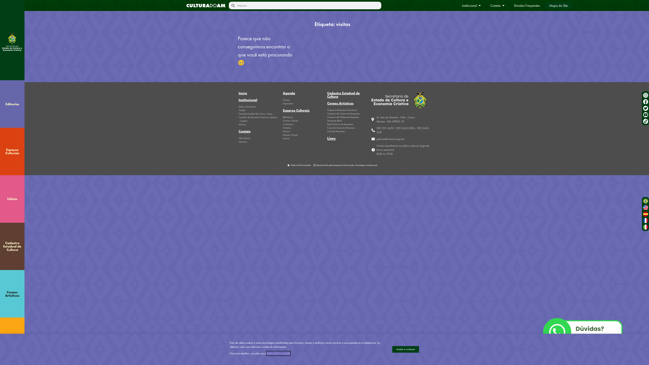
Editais (12, 199)
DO (205, 5)
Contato (495, 5)
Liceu (331, 138)
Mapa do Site (558, 5)
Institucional (469, 5)
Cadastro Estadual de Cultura (12, 246)
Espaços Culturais (12, 151)
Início (243, 93)
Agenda (289, 93)
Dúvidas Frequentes (527, 5)
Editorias (12, 104)
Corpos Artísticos (12, 294)
